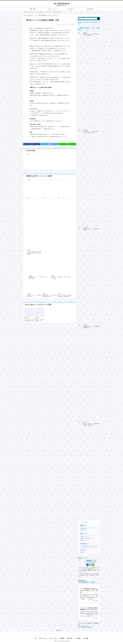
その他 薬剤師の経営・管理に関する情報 (88, 546)
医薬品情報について (84, 528)
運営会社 (62, 638)
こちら (94, 575)
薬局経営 (82, 552)
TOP (36, 638)
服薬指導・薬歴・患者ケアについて (87, 538)
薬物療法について (42, 12)
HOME (25, 12)
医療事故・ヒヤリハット (85, 536)
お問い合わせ (69, 638)
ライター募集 (77, 638)
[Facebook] (32, 144)
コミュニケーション (84, 548)
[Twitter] (49, 144)
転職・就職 (32, 9)
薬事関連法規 (83, 550)
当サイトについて (42, 638)
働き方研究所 (90, 9)
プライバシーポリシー (53, 638)
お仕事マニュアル (52, 9)
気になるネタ (71, 9)
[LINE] (93, 564)
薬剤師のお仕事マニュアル (32, 12)
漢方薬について (83, 530)
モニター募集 (85, 638)
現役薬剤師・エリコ (91, 560)
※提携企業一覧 (55, 15)
